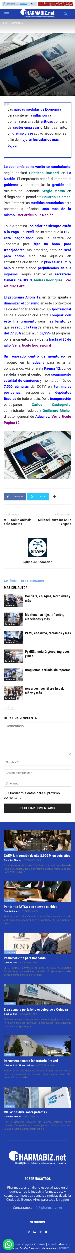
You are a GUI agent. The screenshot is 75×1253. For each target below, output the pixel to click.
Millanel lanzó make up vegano (54, 522)
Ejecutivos (10, 952)
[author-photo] (37, 556)
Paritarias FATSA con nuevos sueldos (30, 907)
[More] (54, 496)
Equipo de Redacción (37, 562)
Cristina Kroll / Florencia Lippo (19, 1065)
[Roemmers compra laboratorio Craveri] (37, 1045)
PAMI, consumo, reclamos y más (48, 633)
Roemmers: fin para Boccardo (25, 958)
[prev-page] (6, 707)
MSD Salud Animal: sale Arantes (17, 522)
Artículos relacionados (24, 581)
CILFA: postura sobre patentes (25, 1112)
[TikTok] (40, 1232)
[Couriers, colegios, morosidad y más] (13, 600)
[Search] (65, 14)
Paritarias (9, 900)
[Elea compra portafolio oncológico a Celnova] (37, 994)
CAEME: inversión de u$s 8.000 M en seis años (37, 856)
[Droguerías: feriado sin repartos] (13, 674)
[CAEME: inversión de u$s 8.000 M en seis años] (37, 840)
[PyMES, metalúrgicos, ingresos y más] (13, 656)
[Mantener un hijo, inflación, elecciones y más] (13, 619)
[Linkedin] (34, 1232)
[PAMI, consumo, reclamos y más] (13, 637)
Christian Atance (12, 860)
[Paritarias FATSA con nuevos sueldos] (37, 892)
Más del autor (16, 588)
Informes (9, 1054)
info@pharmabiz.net (47, 1207)
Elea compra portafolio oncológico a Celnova (36, 1009)
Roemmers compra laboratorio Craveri (31, 1061)
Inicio (5, 22)
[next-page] (12, 707)
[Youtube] (46, 1232)
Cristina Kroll (10, 962)
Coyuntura (17, 22)
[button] (6, 14)
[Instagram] (28, 1232)
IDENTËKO (64, 1248)
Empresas (9, 849)
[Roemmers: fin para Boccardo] (37, 943)
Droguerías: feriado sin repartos (48, 670)
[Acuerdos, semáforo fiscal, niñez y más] (13, 693)
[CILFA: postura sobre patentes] (37, 1097)
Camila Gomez (11, 911)
